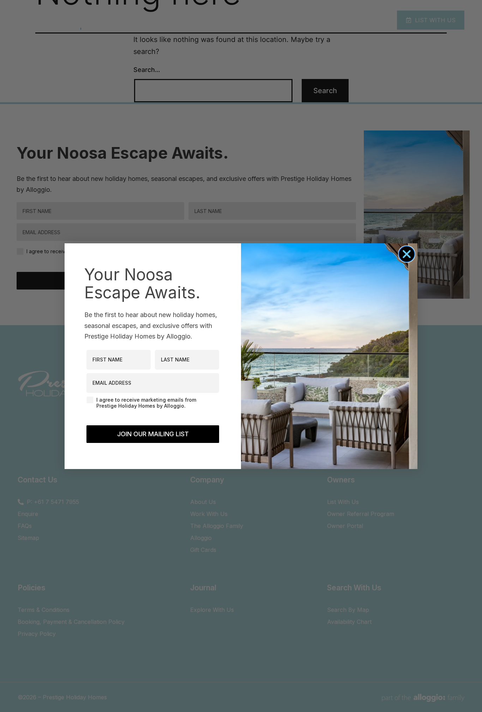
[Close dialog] (407, 254)
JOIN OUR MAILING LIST (153, 434)
